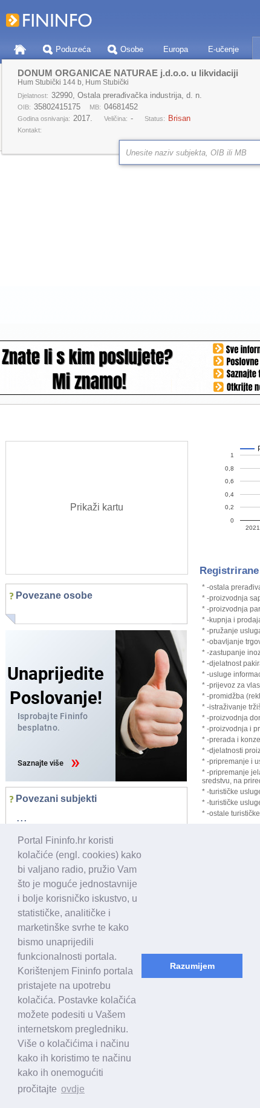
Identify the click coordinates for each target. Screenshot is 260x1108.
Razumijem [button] (192, 966)
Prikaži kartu (96, 507)
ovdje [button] (73, 1089)
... (21, 817)
